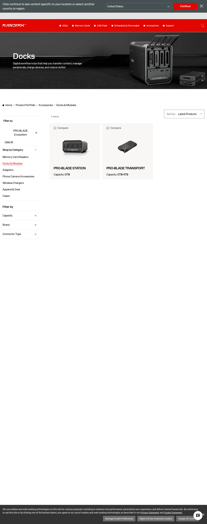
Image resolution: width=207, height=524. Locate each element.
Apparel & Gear (11, 189)
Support (170, 25)
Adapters (8, 170)
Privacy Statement (149, 512)
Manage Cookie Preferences (119, 518)
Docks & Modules (12, 163)
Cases (6, 196)
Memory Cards (82, 25)
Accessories (152, 25)
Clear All (9, 142)
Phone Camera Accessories (18, 176)
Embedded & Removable (126, 25)
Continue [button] (185, 6)
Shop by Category (13, 150)
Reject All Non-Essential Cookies (155, 518)
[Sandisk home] (14, 25)
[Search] (202, 26)
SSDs (65, 25)
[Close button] (201, 6)
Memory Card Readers (15, 157)
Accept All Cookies (187, 518)
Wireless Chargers (13, 183)
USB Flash (102, 25)
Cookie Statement (173, 512)
